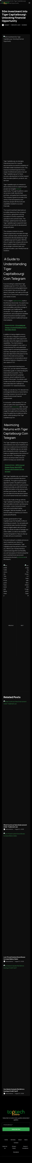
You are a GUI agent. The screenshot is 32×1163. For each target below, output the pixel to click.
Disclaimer (16, 1152)
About (20, 1140)
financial (18, 189)
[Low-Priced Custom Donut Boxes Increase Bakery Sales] (16, 893)
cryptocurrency (17, 301)
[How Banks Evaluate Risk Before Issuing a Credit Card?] (16, 1026)
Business (24, 25)
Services (13, 1140)
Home (6, 1140)
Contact (16, 1142)
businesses (15, 407)
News (25, 1140)
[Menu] (29, 3)
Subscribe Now (16, 1129)
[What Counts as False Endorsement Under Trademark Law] (16, 761)
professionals (21, 557)
